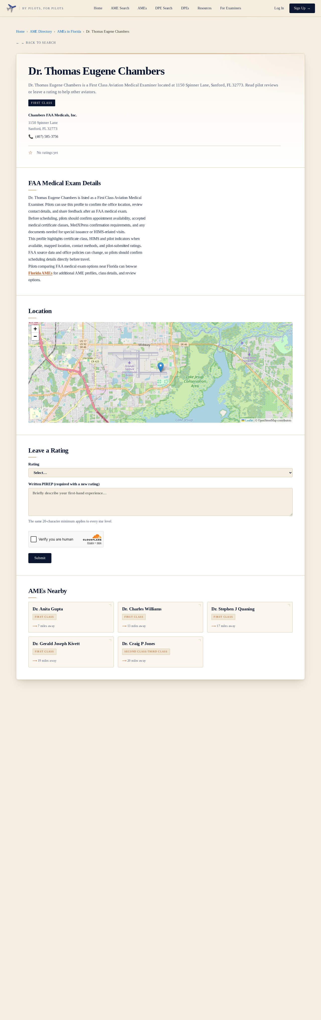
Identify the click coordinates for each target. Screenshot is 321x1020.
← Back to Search (38, 42)
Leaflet (249, 420)
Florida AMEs (40, 273)
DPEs (185, 8)
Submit (39, 558)
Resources (204, 8)
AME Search (120, 8)
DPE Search (163, 8)
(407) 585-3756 (43, 136)
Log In (279, 8)
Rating (33, 464)
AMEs (142, 8)
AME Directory (41, 31)
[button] (160, 367)
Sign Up (300, 8)
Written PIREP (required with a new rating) (70, 502)
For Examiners (230, 8)
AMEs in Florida (69, 31)
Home (98, 8)
